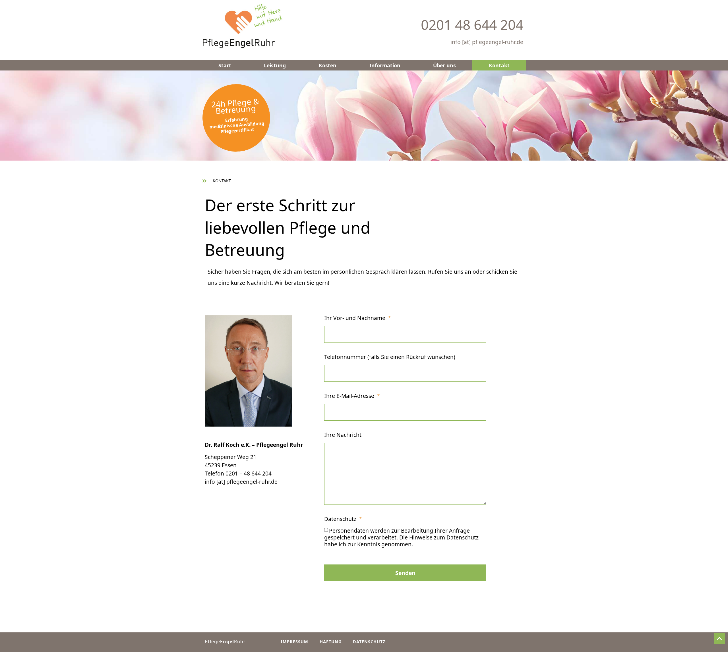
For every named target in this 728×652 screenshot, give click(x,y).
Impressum (294, 641)
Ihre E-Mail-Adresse (350, 396)
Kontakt (499, 65)
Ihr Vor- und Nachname (355, 318)
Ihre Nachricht (342, 435)
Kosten (327, 65)
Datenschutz (341, 519)
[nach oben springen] (719, 638)
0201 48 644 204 (472, 24)
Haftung (331, 641)
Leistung (275, 65)
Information (384, 65)
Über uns (444, 65)
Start (224, 65)
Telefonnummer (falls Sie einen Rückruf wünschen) (389, 357)
